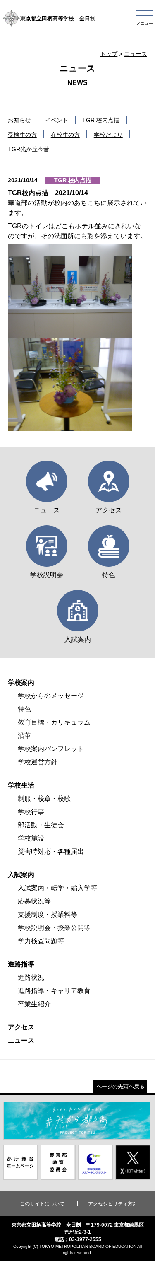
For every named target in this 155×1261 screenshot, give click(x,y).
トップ (108, 54)
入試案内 (21, 874)
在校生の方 (65, 134)
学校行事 (31, 811)
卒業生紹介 (34, 1003)
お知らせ (19, 120)
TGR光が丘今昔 (28, 149)
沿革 (24, 735)
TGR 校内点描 (100, 120)
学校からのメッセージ (51, 695)
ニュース (135, 54)
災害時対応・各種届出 (51, 851)
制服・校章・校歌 (44, 798)
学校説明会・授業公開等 (54, 927)
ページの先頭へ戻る (120, 1086)
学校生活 (21, 785)
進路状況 (31, 977)
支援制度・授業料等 (47, 914)
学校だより (108, 134)
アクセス (21, 1027)
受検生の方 (22, 134)
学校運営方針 (37, 762)
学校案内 (21, 682)
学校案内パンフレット (51, 748)
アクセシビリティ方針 (113, 1204)
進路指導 (21, 964)
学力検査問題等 (41, 941)
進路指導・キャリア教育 (54, 990)
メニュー (144, 23)
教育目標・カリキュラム (54, 722)
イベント (56, 120)
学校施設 (31, 838)
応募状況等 (34, 901)
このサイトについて (42, 1204)
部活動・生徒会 (41, 825)
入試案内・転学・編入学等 (57, 887)
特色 (24, 709)
